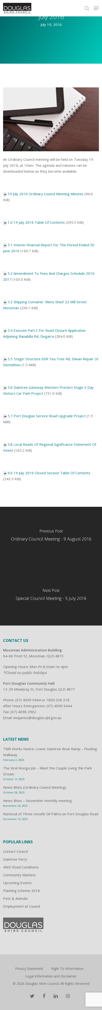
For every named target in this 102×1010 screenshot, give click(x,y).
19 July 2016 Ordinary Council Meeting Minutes (45, 193)
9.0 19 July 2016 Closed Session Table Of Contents (49, 472)
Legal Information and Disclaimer (51, 976)
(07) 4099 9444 (28, 699)
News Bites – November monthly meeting (37, 800)
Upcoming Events (17, 882)
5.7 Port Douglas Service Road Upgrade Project (47, 415)
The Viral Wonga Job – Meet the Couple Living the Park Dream (47, 771)
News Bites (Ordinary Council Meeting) (34, 787)
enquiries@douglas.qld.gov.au (37, 717)
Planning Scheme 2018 (21, 890)
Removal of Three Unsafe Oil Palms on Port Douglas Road (50, 813)
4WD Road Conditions (21, 867)
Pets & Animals (15, 898)
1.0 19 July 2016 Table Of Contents (36, 222)
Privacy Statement (29, 968)
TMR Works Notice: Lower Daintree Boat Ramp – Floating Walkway (50, 751)
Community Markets (19, 874)
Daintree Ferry (15, 859)
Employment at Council (21, 906)
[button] (96, 8)
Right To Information (67, 968)
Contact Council (15, 851)
